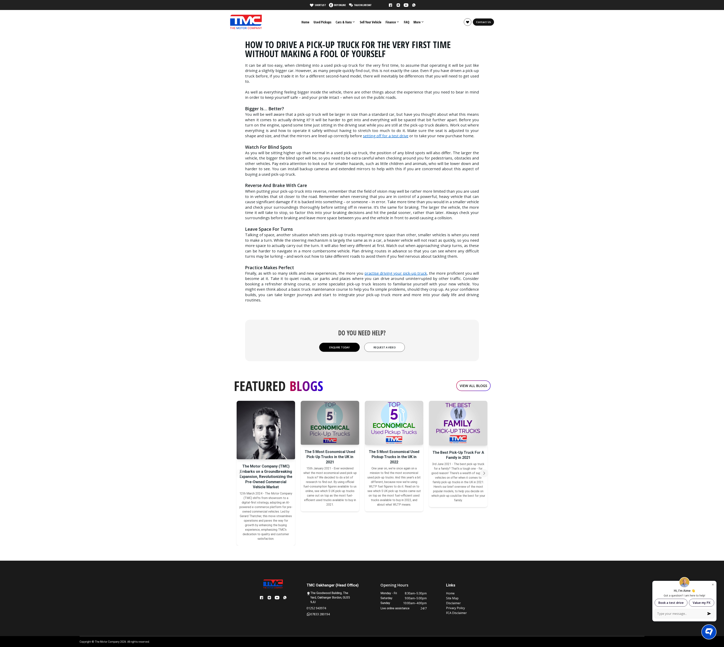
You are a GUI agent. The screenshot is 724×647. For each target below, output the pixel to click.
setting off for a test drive (385, 135)
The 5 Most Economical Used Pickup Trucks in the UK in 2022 (394, 456)
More (417, 22)
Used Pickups (322, 22)
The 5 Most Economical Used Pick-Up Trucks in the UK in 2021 (330, 456)
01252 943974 (316, 608)
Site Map (452, 598)
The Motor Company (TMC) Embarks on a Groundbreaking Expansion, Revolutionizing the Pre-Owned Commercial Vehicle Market (266, 476)
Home (305, 22)
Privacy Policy (455, 608)
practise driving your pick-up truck (395, 273)
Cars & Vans (344, 22)
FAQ (406, 22)
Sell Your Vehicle (370, 22)
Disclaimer (453, 603)
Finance (391, 22)
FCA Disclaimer (456, 613)
